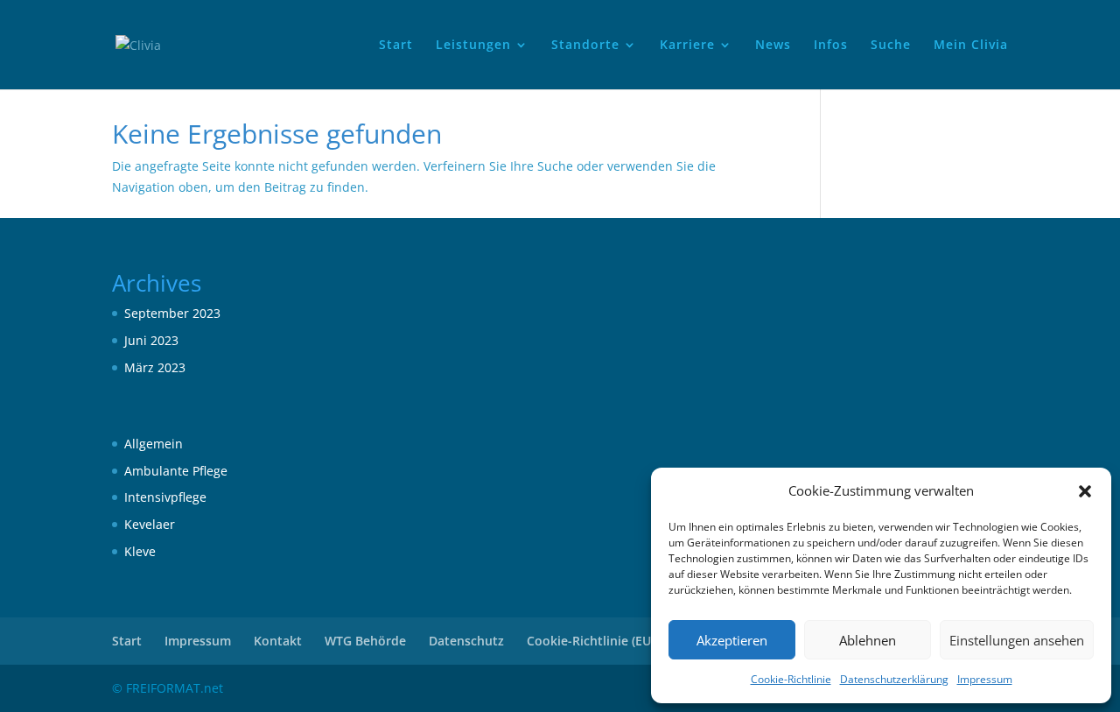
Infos (831, 46)
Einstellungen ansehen (1016, 640)
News (773, 46)
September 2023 (172, 313)
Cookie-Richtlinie (791, 679)
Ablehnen (867, 640)
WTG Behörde (365, 640)
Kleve (140, 551)
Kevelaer (149, 524)
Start (396, 46)
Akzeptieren (731, 640)
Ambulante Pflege (176, 470)
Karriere (687, 46)
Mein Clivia (971, 46)
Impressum (984, 679)
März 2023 (155, 367)
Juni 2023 (151, 340)
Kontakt (278, 640)
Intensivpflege (165, 497)
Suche (891, 46)
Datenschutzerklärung (894, 679)
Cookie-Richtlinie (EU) (590, 640)
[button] (1085, 491)
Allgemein (153, 443)
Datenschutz (466, 640)
